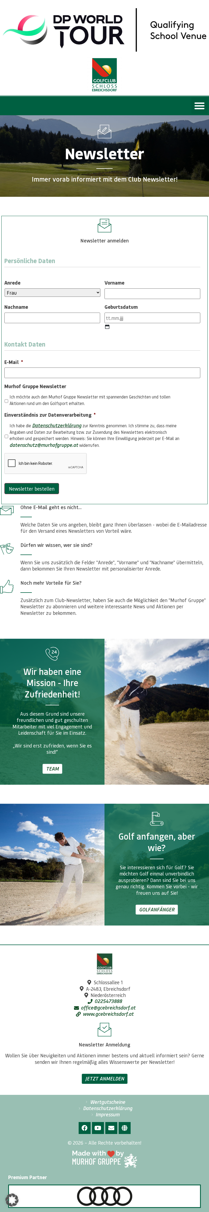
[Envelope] (111, 1128)
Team (52, 768)
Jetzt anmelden (104, 1078)
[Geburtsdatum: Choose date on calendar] (107, 326)
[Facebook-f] (85, 1128)
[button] (199, 106)
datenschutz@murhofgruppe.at (44, 445)
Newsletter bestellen (31, 488)
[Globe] (125, 1128)
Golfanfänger (156, 909)
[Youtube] (98, 1128)
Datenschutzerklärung (56, 425)
